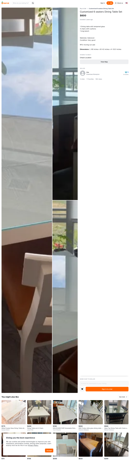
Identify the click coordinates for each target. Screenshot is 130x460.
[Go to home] (5, 3)
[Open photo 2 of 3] (65, 104)
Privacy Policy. (33, 445)
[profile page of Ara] (82, 73)
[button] (123, 397)
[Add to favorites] (82, 389)
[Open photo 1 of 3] (27, 200)
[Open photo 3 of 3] (65, 296)
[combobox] (22, 3)
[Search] (33, 3)
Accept (49, 450)
